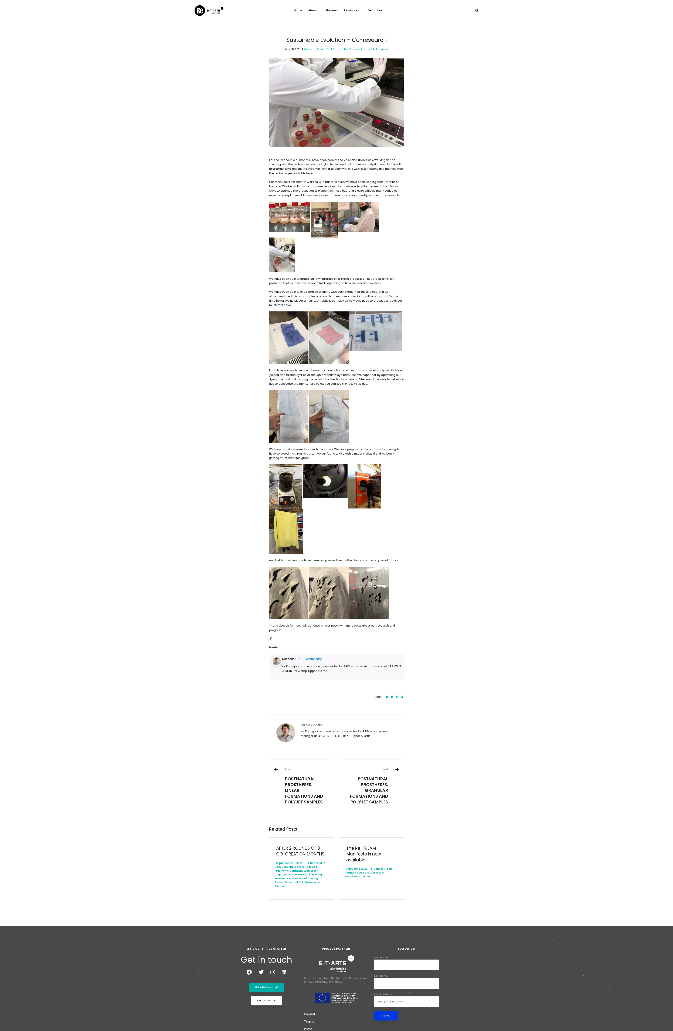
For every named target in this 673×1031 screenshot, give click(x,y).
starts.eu (337, 982)
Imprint (309, 1014)
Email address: (383, 994)
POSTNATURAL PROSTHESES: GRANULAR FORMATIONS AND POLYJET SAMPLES (369, 786)
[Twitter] (392, 697)
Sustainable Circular (346, 49)
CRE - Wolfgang (309, 659)
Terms (309, 1021)
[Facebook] (387, 697)
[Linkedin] (397, 697)
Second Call (324, 49)
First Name (381, 957)
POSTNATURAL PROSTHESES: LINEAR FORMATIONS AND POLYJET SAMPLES (304, 786)
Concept (309, 49)
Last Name (381, 976)
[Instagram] (273, 972)
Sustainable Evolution (374, 49)
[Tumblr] (402, 697)
